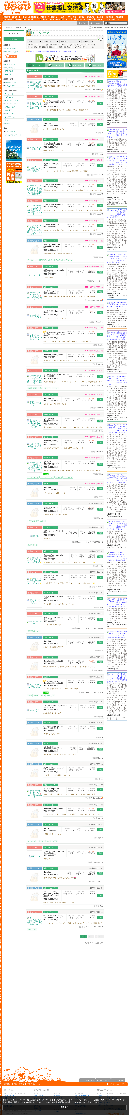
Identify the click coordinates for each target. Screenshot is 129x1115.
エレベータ (91, 45)
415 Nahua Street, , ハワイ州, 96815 (52, 727)
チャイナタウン (33, 260)
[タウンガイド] (44, 17)
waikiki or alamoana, (50, 508)
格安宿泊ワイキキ (34, 631)
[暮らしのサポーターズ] (31, 19)
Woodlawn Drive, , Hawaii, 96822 (53, 682)
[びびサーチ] (16, 17)
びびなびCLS (9, 1096)
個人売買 (57, 1096)
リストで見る (10, 64)
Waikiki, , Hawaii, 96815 (53, 597)
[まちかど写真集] (54, 19)
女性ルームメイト (11, 100)
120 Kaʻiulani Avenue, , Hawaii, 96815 (53, 748)
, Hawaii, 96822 (53, 355)
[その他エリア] (114, 19)
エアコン (32, 45)
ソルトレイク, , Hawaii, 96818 (51, 463)
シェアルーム (10, 117)
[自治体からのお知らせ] (30, 17)
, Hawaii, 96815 (50, 441)
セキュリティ (80, 45)
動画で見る (9, 74)
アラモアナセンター (47, 260)
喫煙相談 (43, 47)
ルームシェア (14, 33)
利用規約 (7, 1084)
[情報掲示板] (90, 17)
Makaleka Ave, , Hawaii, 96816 (53, 556)
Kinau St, (51, 225)
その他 (7, 123)
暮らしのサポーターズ (82, 1096)
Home (43, 695)
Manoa (36, 695)
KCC (29, 388)
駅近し (67, 47)
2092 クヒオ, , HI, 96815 (53, 532)
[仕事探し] (80, 17)
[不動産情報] (118, 17)
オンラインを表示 (11, 52)
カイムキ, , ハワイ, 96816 (53, 311)
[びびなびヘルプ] (90, 19)
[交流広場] (43, 19)
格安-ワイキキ (32, 545)
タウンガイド (38, 1096)
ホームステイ (10, 113)
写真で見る (9, 71)
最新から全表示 (11, 48)
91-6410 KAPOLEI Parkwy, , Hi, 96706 (53, 916)
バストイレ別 (43, 45)
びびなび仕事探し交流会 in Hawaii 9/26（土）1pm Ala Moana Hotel (51, 51)
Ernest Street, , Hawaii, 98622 (54, 144)
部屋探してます (11, 82)
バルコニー (55, 45)
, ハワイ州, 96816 (54, 375)
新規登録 (13, 39)
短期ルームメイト (11, 107)
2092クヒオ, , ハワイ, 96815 (53, 618)
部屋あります (10, 86)
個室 (34, 388)
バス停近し (77, 47)
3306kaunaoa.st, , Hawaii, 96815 (53, 271)
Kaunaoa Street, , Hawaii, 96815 (53, 852)
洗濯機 (40, 388)
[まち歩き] (6, 17)
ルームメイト (10, 94)
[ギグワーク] (65, 19)
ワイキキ (47, 388)
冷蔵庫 (59, 47)
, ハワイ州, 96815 (51, 164)
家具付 (51, 47)
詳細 (100, 81)
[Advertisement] (14, 224)
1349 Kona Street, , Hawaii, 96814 (51, 894)
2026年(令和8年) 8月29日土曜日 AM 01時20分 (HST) (110, 27)
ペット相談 (33, 47)
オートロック (67, 45)
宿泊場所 (8, 110)
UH (53, 695)
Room (30, 695)
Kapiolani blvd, (53, 185)
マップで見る (10, 68)
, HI (48, 398)
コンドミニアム (52, 841)
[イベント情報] (71, 17)
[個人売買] (99, 17)
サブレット (9, 120)
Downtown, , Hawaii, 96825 (51, 246)
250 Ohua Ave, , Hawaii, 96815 (50, 420)
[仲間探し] (18, 19)
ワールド (6, 27)
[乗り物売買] (108, 17)
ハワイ (25, 27)
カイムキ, (51, 80)
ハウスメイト (10, 97)
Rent (48, 695)
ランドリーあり (89, 47)
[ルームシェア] (8, 19)
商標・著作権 (19, 1084)
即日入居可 (41, 521)
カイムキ (56, 388)
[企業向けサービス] (101, 19)
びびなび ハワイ (103, 1096)
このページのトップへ (117, 1084)
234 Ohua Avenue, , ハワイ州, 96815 (55, 706)
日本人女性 (31, 521)
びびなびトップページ (13, 135)
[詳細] (34, 85)
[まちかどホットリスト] (57, 17)
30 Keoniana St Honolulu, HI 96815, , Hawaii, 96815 (54, 102)
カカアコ (59, 260)
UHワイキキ (68, 260)
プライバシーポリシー (35, 1084)
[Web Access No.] (78, 19)
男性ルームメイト (11, 104)
